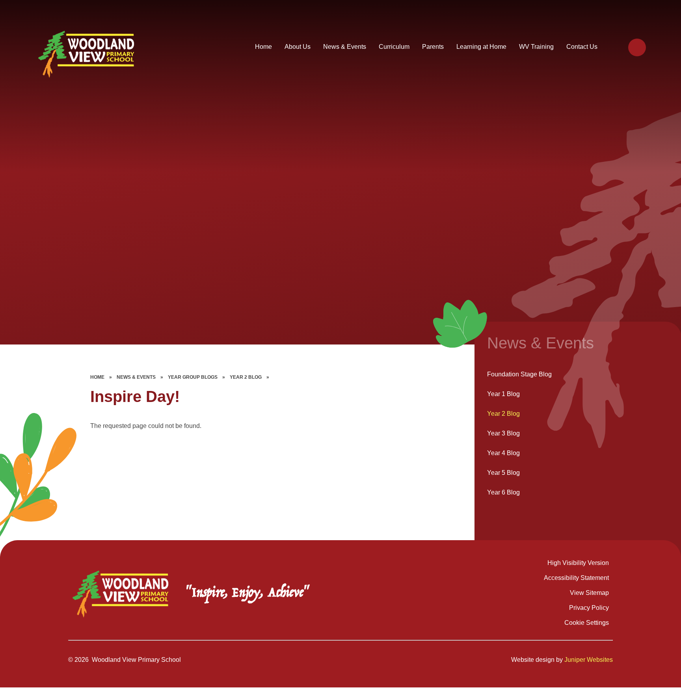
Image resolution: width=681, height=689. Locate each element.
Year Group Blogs (193, 377)
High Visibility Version (578, 562)
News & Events (136, 377)
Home (97, 377)
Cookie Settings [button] (586, 622)
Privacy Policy (589, 607)
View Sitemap (589, 592)
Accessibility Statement (576, 577)
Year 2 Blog (246, 377)
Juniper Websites (588, 659)
